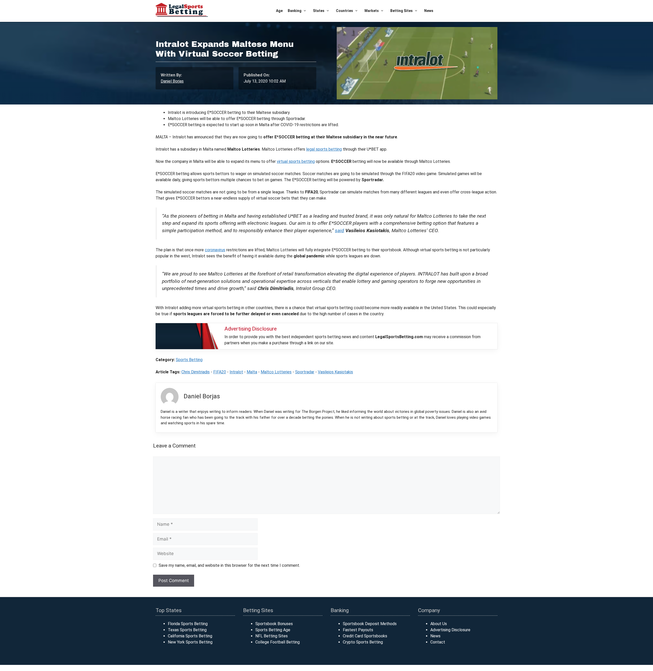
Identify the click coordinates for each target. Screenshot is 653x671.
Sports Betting (189, 359)
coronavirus (215, 249)
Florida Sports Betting (188, 623)
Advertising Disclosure (450, 629)
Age (279, 11)
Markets (372, 11)
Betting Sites (401, 11)
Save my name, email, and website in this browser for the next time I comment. (229, 565)
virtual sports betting (296, 161)
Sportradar (304, 372)
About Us (438, 623)
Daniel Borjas (172, 81)
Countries (344, 11)
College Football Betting (277, 642)
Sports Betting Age (272, 629)
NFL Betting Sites (271, 636)
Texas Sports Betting (187, 629)
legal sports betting (324, 149)
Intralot (236, 372)
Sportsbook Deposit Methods (370, 623)
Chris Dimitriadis (195, 372)
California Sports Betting (190, 636)
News (428, 11)
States (318, 11)
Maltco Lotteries (276, 372)
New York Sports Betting (190, 642)
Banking (295, 11)
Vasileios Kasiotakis (335, 372)
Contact (437, 642)
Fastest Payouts (358, 629)
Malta (252, 372)
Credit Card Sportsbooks (365, 636)
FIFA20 (219, 372)
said (339, 230)
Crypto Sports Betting (363, 642)
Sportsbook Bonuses (274, 623)
